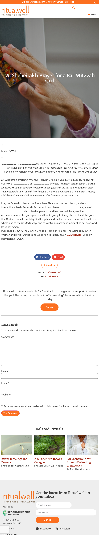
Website (6, 395)
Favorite (50, 265)
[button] (73, 8)
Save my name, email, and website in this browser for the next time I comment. (46, 406)
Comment (7, 337)
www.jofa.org (74, 234)
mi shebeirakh (51, 276)
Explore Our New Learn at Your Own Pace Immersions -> (49, 2)
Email (5, 383)
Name (5, 371)
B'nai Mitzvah (54, 272)
